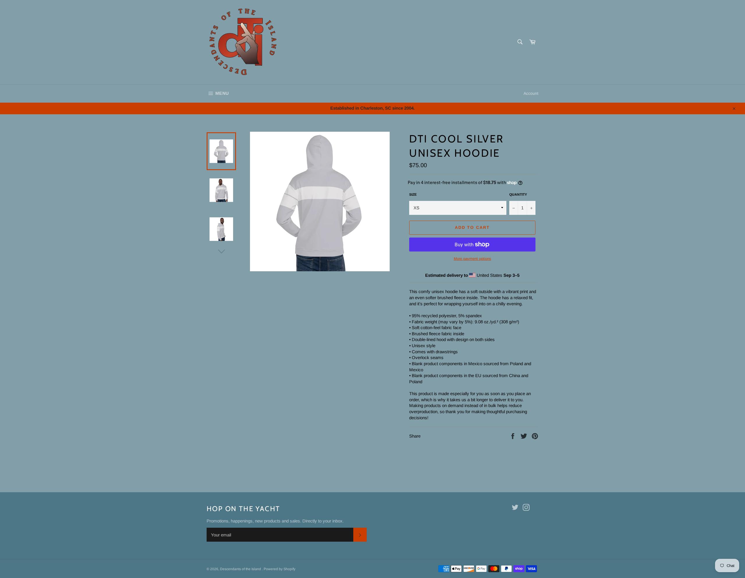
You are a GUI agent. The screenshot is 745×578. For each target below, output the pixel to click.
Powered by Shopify (279, 569)
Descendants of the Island (241, 569)
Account (531, 93)
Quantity (518, 194)
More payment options (472, 258)
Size (413, 194)
